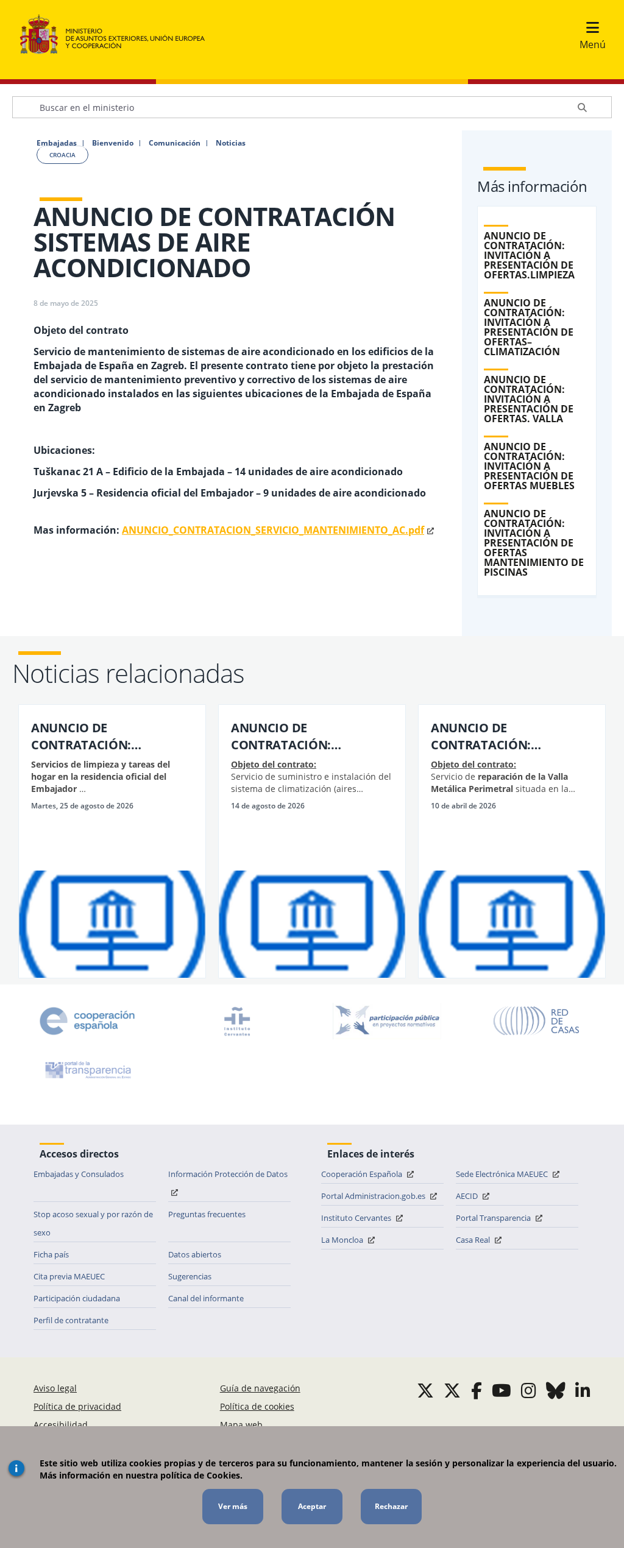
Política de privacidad (77, 1406)
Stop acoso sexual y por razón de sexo (93, 1223)
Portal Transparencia (494, 1217)
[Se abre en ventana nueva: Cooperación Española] (87, 1021)
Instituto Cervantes (357, 1217)
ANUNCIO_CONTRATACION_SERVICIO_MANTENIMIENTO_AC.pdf (273, 530)
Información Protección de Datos (228, 1173)
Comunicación (174, 143)
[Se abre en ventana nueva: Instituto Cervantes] (237, 1021)
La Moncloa (343, 1239)
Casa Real (474, 1239)
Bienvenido (112, 143)
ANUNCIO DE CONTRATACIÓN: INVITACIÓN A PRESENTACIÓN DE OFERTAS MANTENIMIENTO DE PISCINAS (534, 543)
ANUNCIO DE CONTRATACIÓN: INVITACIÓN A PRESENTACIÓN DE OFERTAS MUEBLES (529, 466)
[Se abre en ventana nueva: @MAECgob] (425, 1390)
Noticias (231, 143)
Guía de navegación (260, 1388)
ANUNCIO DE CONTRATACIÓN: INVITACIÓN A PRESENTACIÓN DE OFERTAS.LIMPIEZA (529, 255)
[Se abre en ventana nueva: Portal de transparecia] (87, 1069)
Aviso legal (55, 1388)
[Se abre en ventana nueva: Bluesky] (556, 1390)
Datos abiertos (194, 1254)
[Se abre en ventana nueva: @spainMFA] (452, 1390)
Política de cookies (257, 1406)
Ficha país (51, 1254)
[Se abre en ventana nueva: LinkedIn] (582, 1390)
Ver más (232, 1506)
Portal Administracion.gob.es (374, 1195)
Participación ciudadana (77, 1298)
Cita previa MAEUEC (69, 1276)
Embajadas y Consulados (79, 1173)
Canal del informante (206, 1298)
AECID (468, 1195)
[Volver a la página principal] (118, 35)
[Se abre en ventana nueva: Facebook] (476, 1390)
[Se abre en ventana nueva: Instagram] (528, 1390)
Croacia (62, 154)
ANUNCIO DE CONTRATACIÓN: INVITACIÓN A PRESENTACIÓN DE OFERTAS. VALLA (528, 399)
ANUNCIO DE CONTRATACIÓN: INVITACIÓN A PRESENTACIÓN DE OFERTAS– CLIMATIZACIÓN (528, 327)
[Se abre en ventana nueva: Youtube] (501, 1390)
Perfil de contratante (71, 1320)
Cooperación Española (362, 1173)
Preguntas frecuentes (207, 1214)
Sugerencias (189, 1276)
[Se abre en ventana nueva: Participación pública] (387, 1021)
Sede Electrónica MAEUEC (503, 1173)
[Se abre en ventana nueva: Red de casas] (537, 1021)
